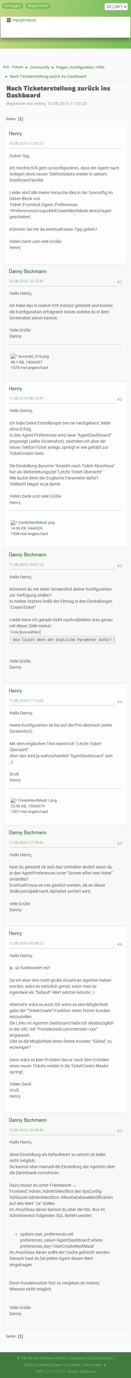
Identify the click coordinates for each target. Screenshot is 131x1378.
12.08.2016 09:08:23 (26, 943)
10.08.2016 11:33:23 (26, 143)
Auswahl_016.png (33, 356)
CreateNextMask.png (36, 522)
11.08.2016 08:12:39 (26, 398)
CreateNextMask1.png (37, 800)
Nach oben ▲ (95, 1365)
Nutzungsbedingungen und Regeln (52, 1365)
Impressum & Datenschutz (90, 1358)
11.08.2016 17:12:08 (26, 700)
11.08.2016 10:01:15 (26, 564)
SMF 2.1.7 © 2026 (50, 1371)
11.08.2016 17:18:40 (26, 842)
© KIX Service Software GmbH (41, 1358)
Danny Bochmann (28, 271)
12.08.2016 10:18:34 (26, 1130)
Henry (15, 133)
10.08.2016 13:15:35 (26, 281)
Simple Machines (81, 1371)
